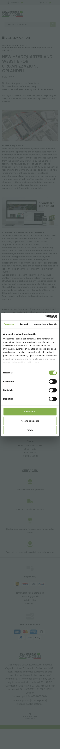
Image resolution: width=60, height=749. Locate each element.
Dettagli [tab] (24, 324)
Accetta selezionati (30, 421)
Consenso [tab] (9, 324)
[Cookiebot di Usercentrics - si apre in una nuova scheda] (44, 316)
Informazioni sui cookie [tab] (45, 324)
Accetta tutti (30, 411)
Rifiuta (30, 430)
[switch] (53, 381)
